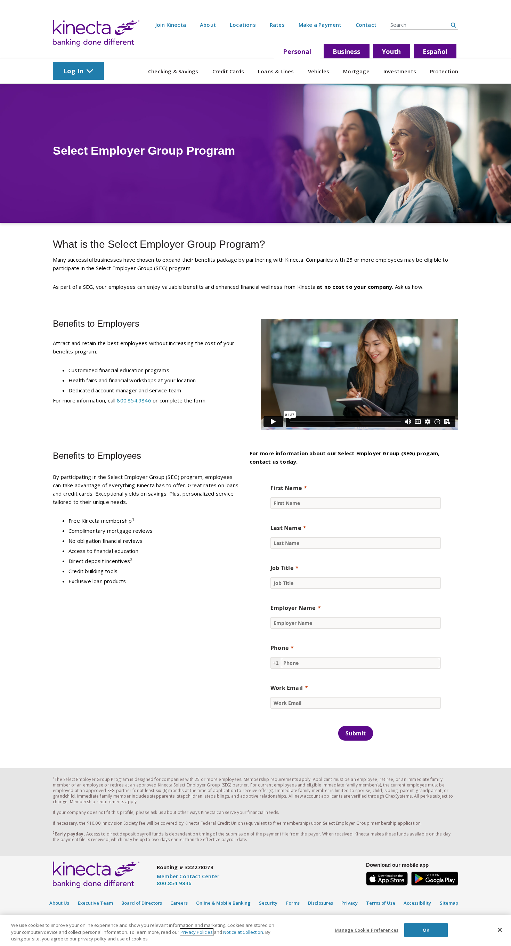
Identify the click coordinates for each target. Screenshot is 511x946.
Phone (279, 648)
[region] (255, 930)
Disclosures (320, 903)
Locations (243, 24)
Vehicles (319, 71)
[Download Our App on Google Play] (434, 877)
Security (268, 903)
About (208, 24)
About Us (59, 903)
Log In (73, 71)
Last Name (285, 528)
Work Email (286, 688)
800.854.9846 (134, 400)
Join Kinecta (170, 24)
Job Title (281, 568)
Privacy (349, 903)
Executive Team (95, 903)
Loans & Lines (276, 71)
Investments (399, 71)
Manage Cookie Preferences (366, 930)
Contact (366, 24)
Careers (179, 903)
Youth (391, 51)
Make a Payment (320, 24)
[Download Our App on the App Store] (387, 877)
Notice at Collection (243, 932)
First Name (286, 488)
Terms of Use (380, 903)
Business (346, 51)
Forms (293, 903)
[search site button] (453, 25)
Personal (297, 51)
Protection (444, 71)
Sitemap (449, 903)
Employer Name (293, 608)
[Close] (500, 929)
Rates (277, 24)
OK (426, 930)
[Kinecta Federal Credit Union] (96, 33)
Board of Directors (141, 903)
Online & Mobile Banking (223, 903)
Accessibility (417, 903)
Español (435, 51)
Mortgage (356, 71)
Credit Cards (228, 71)
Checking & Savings (173, 71)
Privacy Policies (196, 932)
